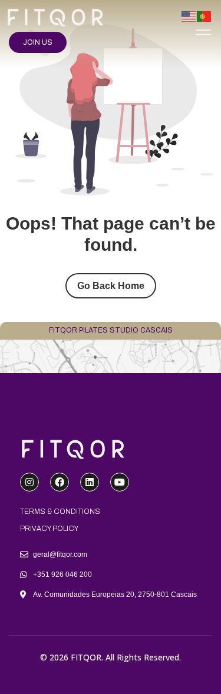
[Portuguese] (204, 16)
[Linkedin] (89, 482)
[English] (189, 16)
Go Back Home (110, 286)
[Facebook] (59, 482)
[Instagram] (29, 482)
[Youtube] (119, 482)
